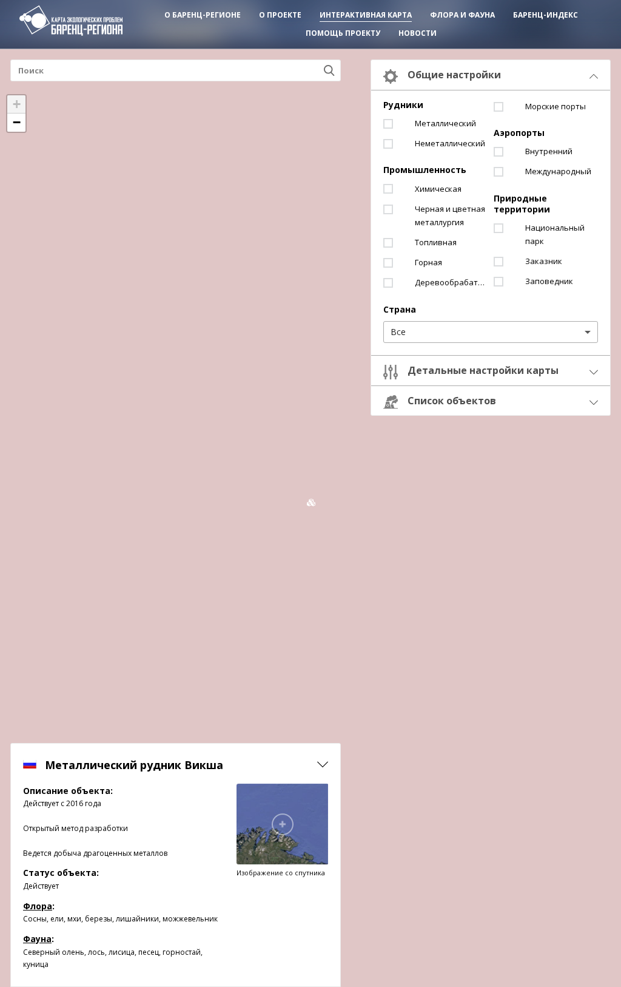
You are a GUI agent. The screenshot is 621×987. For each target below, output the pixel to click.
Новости (417, 33)
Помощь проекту (343, 33)
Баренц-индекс (545, 15)
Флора (37, 906)
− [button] (17, 122)
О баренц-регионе (202, 15)
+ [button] (17, 104)
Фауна (37, 939)
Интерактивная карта (366, 15)
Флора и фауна (462, 15)
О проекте (280, 15)
